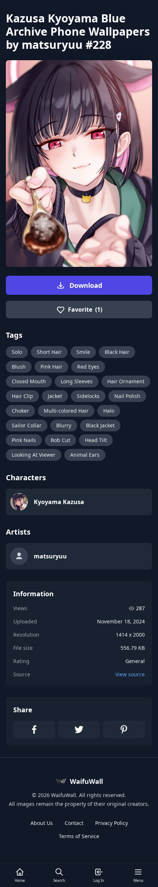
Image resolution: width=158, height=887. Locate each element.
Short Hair (49, 351)
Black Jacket (100, 425)
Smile (83, 351)
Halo (108, 410)
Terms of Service (79, 836)
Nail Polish (127, 395)
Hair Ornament (125, 381)
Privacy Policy (111, 822)
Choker (20, 410)
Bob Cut (60, 440)
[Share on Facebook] (34, 729)
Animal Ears (85, 454)
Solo (17, 351)
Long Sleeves (77, 381)
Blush (19, 366)
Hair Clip (22, 395)
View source (130, 674)
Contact (74, 822)
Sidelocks (88, 395)
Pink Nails (24, 440)
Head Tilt (96, 440)
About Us (41, 822)
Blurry (63, 425)
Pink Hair (51, 366)
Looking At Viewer (33, 454)
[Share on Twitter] (79, 729)
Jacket (55, 395)
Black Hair (117, 351)
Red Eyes (88, 366)
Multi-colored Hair (66, 410)
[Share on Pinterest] (124, 729)
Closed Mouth (29, 381)
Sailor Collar (27, 425)
